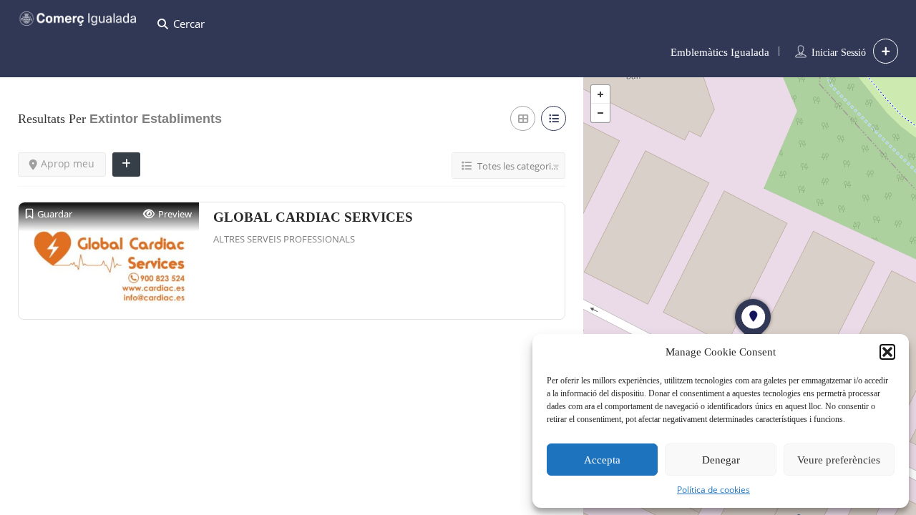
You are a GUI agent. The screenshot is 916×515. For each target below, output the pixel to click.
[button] (887, 352)
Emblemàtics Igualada (720, 52)
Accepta (602, 460)
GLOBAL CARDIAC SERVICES (313, 217)
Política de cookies (713, 490)
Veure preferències (838, 460)
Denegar (721, 460)
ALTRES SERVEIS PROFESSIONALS (284, 238)
